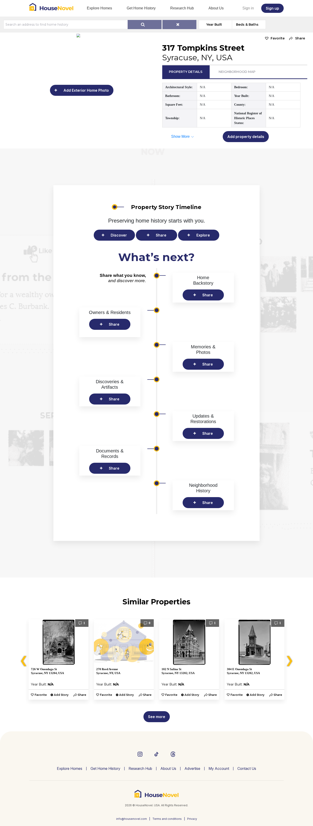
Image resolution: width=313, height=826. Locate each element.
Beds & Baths (247, 24)
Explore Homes (99, 8)
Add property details (245, 136)
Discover (119, 235)
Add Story (61, 695)
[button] (296, 38)
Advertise (192, 768)
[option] (58, 659)
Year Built (214, 24)
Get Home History (141, 8)
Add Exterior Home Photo (86, 90)
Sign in (248, 8)
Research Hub (182, 8)
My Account (219, 768)
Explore (203, 235)
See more (156, 716)
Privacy (192, 818)
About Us (216, 8)
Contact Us (246, 768)
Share (161, 235)
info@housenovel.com (131, 818)
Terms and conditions (167, 818)
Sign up (272, 8)
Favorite (278, 38)
